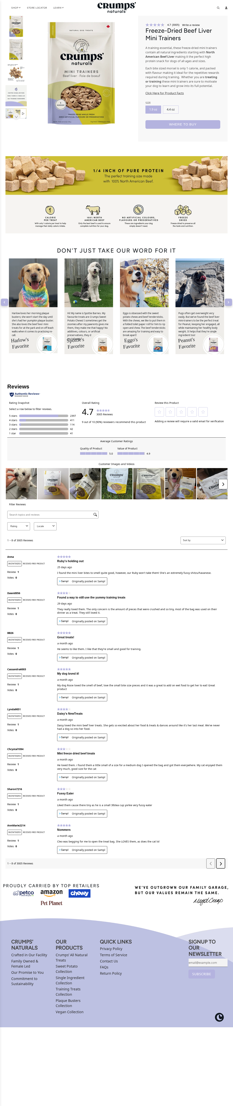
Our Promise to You (27, 972)
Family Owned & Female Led (24, 964)
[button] (16, 116)
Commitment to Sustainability (24, 981)
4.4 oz (171, 109)
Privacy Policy (111, 948)
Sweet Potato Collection (67, 969)
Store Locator (37, 7)
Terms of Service (113, 954)
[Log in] (226, 8)
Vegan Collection (70, 1011)
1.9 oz (153, 109)
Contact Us (109, 961)
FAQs (104, 967)
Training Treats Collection (68, 992)
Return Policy (111, 973)
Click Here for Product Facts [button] (164, 93)
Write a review (191, 25)
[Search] (218, 8)
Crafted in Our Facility (29, 954)
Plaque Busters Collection (68, 1003)
